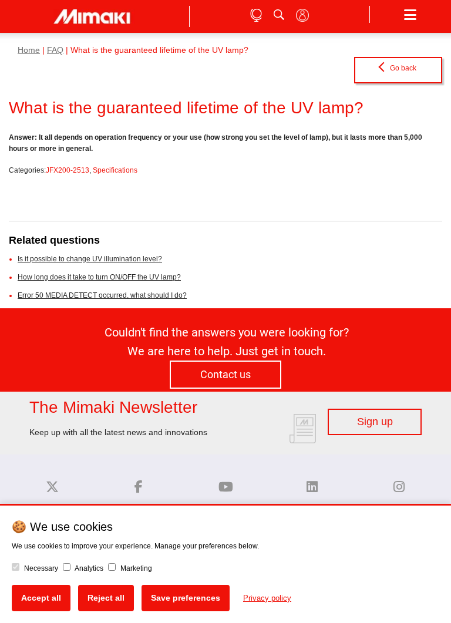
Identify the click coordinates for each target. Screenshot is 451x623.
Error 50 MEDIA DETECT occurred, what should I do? (102, 295)
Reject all (105, 597)
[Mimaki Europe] (52, 487)
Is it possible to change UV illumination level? (90, 259)
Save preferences (185, 597)
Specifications (115, 170)
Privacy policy (267, 598)
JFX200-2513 (67, 170)
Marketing (135, 568)
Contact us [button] (225, 375)
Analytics (88, 568)
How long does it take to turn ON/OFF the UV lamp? (99, 277)
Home (29, 50)
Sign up (375, 421)
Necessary (40, 568)
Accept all (41, 597)
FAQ (55, 50)
